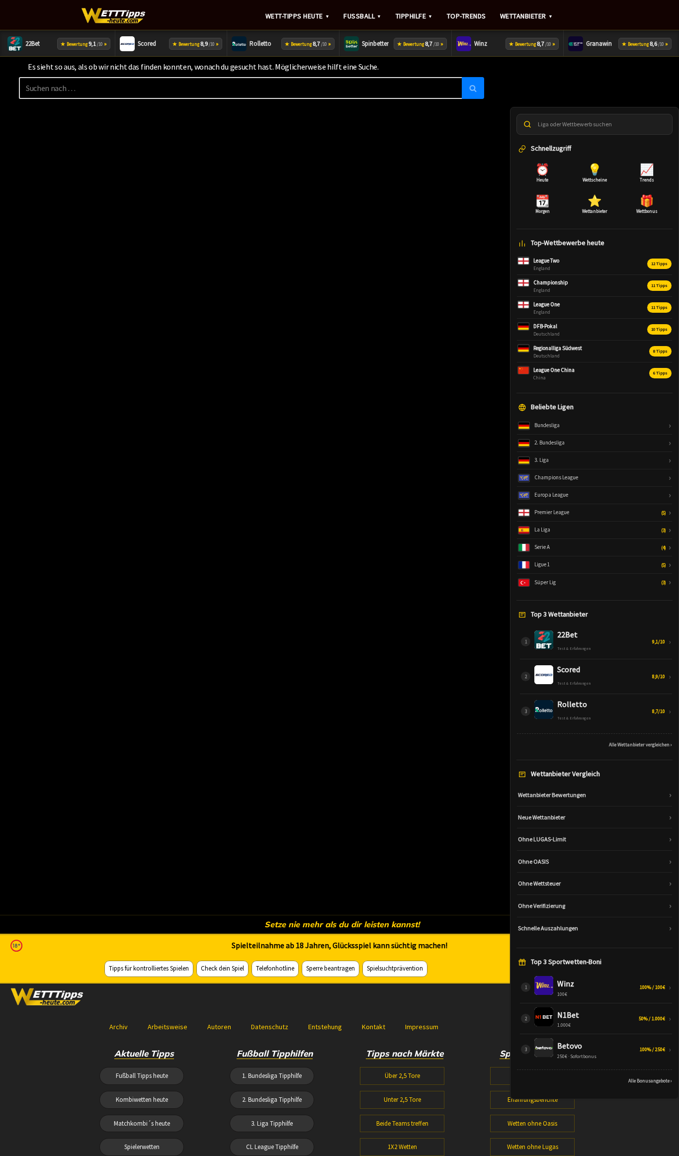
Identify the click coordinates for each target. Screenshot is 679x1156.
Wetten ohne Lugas (532, 1147)
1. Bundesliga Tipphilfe (272, 1075)
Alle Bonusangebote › (650, 1080)
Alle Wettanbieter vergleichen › (640, 744)
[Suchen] (473, 88)
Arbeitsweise (167, 1026)
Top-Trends (466, 15)
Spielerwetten (142, 1147)
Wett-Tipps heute (297, 15)
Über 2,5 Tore (402, 1075)
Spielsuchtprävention (395, 968)
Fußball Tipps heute (142, 1075)
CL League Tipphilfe (272, 1147)
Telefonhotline (275, 968)
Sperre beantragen (330, 968)
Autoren (219, 1026)
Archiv (118, 1026)
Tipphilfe (414, 15)
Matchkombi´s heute (142, 1123)
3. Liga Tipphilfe (272, 1123)
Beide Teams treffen (402, 1123)
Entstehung (325, 1026)
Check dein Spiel (222, 968)
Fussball (362, 15)
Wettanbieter (526, 15)
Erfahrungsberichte (533, 1099)
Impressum (421, 1026)
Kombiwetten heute (142, 1099)
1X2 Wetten (402, 1147)
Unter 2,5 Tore (402, 1099)
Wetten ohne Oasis (532, 1123)
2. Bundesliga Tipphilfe (272, 1099)
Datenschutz (269, 1026)
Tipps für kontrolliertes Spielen (149, 968)
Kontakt (373, 1026)
